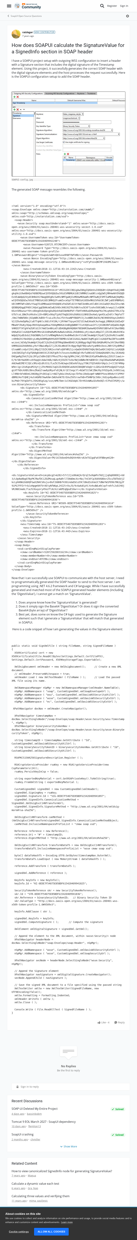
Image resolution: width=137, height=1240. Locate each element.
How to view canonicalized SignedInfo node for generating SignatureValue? (62, 1171)
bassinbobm (34, 1113)
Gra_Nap (33, 1188)
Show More (70, 1146)
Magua (32, 1175)
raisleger (27, 32)
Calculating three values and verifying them (41, 1196)
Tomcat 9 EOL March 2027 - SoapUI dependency (44, 1122)
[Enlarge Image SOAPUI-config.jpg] (68, 134)
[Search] (102, 6)
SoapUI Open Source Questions (26, 15)
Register (112, 5)
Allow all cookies (51, 1231)
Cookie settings (19, 1231)
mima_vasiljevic (38, 1200)
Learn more (67, 1222)
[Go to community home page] (27, 6)
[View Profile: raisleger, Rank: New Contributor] (16, 34)
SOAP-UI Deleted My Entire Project (35, 1109)
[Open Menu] (127, 16)
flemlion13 (34, 1126)
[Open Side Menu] (9, 6)
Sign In (124, 5)
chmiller (35, 1139)
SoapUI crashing (23, 1134)
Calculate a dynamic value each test (35, 1184)
